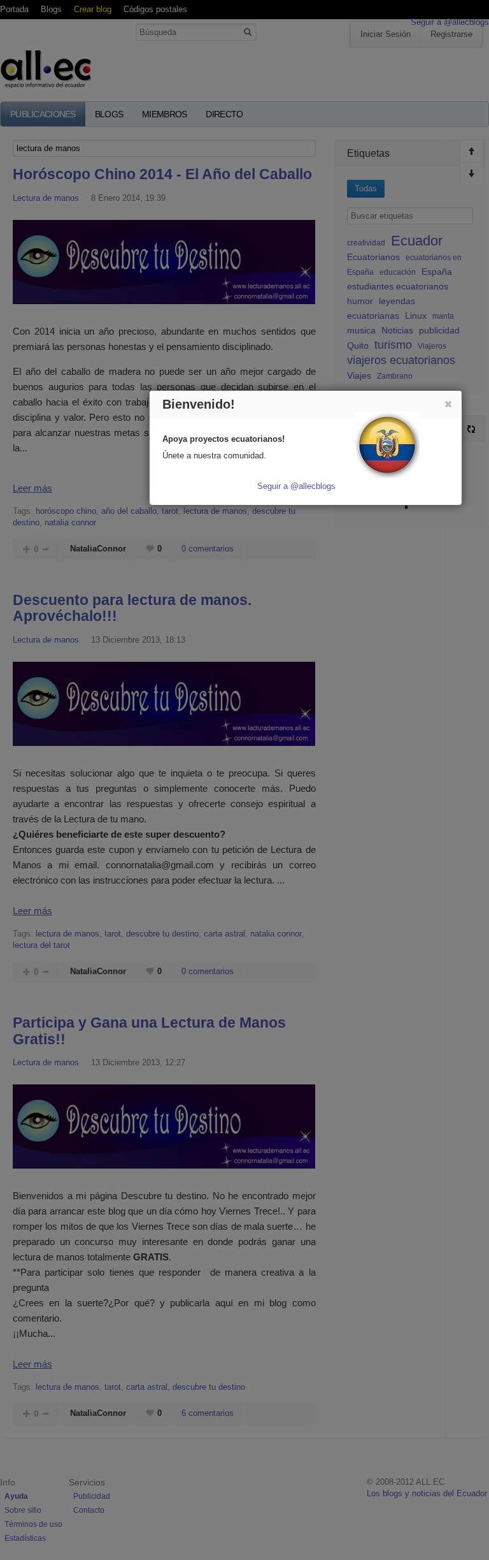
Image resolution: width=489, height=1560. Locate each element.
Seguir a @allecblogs (296, 486)
